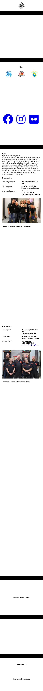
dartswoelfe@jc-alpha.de (30, 345)
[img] (21, 5)
